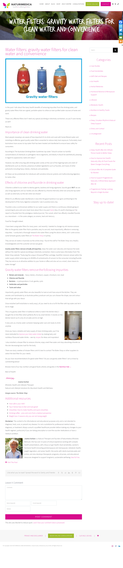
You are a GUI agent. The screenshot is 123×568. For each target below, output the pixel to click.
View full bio (75, 457)
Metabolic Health (97, 105)
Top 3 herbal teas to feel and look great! (23, 407)
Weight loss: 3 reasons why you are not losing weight (28, 416)
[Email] (121, 37)
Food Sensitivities (97, 71)
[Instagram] (121, 26)
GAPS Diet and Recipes (99, 76)
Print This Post (12, 462)
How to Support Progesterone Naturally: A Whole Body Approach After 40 (103, 181)
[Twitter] (121, 30)
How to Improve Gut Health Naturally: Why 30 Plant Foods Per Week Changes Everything (103, 161)
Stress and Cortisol (97, 128)
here (51, 210)
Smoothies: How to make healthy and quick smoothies (28, 410)
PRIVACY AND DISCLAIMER (33, 536)
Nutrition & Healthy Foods (100, 110)
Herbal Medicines (97, 86)
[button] (115, 4)
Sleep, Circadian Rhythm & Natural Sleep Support (103, 122)
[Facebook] (121, 22)
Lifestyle (94, 100)
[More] (121, 41)
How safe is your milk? (17, 404)
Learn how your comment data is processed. (49, 523)
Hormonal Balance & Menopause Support (103, 93)
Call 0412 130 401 (85, 536)
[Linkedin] (121, 34)
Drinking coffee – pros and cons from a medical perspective (30, 413)
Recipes (93, 115)
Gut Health (95, 81)
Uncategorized (96, 134)
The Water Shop (37, 236)
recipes (38, 337)
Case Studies (95, 66)
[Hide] (122, 45)
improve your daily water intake (30, 334)
